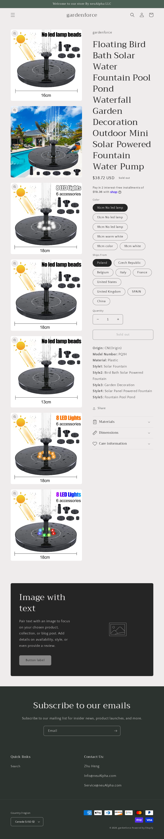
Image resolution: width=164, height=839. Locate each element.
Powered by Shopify (142, 828)
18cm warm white (110, 236)
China (101, 301)
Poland (102, 263)
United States (107, 282)
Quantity (98, 310)
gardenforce (124, 828)
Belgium (103, 272)
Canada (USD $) (25, 821)
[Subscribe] (115, 731)
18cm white (132, 246)
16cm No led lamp (110, 207)
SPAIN (136, 291)
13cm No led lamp (110, 217)
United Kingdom (109, 291)
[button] (13, 15)
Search (15, 766)
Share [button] (102, 408)
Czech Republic (129, 263)
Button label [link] (35, 660)
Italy (123, 272)
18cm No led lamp (110, 227)
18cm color (105, 246)
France (142, 272)
